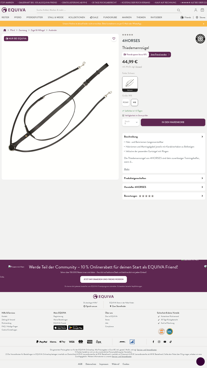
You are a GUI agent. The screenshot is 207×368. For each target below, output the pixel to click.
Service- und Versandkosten (147, 350)
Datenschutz (91, 364)
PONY (125, 102)
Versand (138, 67)
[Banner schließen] (203, 24)
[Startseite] (4, 30)
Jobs (106, 323)
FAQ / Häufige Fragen (10, 326)
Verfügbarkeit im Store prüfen (136, 115)
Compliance (109, 326)
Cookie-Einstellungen (9, 330)
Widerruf (115, 364)
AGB (80, 364)
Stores (202, 17)
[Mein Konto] (196, 10)
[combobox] (106, 10)
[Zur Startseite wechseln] (14, 9)
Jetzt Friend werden (159, 54)
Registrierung (58, 316)
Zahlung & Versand (8, 320)
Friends (188, 17)
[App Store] (60, 327)
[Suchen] (179, 10)
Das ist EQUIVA (111, 316)
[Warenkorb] (202, 10)
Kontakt (4, 316)
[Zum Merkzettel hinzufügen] (113, 38)
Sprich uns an (91, 306)
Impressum (103, 364)
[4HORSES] (200, 39)
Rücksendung (6, 323)
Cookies (126, 364)
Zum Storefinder (119, 306)
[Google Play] (75, 327)
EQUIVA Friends (60, 323)
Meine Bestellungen (61, 320)
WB (134, 102)
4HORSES (131, 41)
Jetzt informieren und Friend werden (103, 279)
